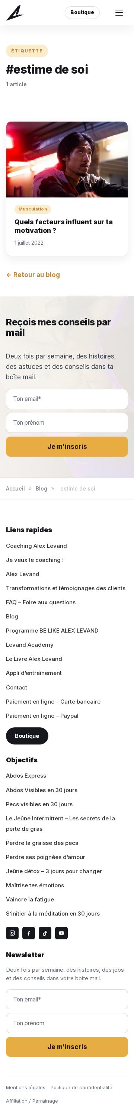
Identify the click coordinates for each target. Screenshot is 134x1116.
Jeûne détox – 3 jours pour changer (54, 871)
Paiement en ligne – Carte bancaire (53, 701)
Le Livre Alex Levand (34, 658)
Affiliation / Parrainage (32, 1101)
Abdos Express (26, 775)
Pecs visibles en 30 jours (39, 804)
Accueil (15, 488)
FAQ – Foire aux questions (41, 602)
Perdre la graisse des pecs (42, 842)
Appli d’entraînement (34, 672)
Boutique (82, 12)
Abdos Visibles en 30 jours (41, 790)
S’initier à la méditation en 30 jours (53, 913)
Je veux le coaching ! (35, 559)
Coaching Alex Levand (36, 545)
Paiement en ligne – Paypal (42, 715)
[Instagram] (12, 933)
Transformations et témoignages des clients (65, 588)
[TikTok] (45, 933)
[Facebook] (28, 933)
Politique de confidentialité (81, 1087)
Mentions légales (25, 1087)
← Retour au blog (33, 275)
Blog (41, 488)
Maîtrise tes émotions (35, 885)
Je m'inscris (67, 446)
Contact (16, 687)
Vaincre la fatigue (30, 899)
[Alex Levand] (15, 13)
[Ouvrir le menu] (119, 13)
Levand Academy (30, 644)
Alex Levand (22, 574)
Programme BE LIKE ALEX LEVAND (52, 630)
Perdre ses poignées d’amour (45, 857)
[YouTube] (61, 933)
